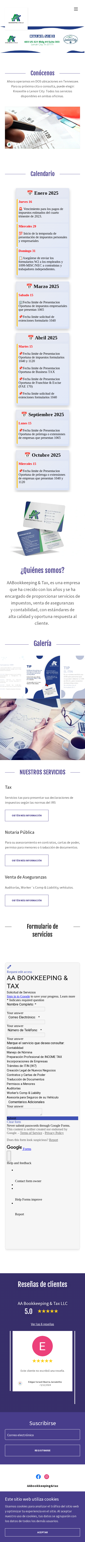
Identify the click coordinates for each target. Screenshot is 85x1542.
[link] (16, 9)
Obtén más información (27, 815)
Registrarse (43, 1450)
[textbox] (42, 1434)
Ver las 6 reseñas (42, 1324)
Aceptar (42, 1532)
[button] (76, 9)
